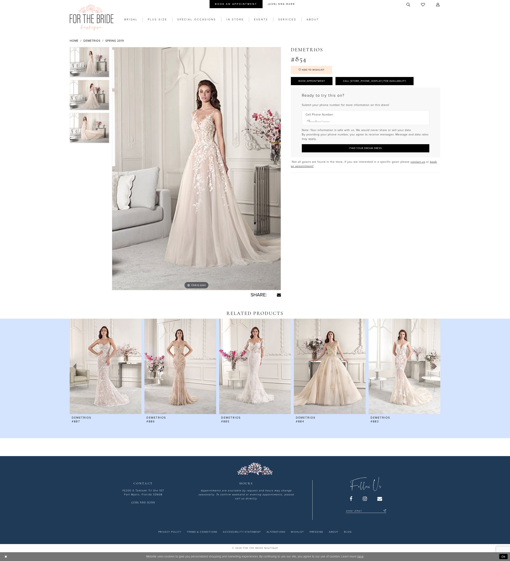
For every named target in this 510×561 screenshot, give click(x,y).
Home (74, 40)
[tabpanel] (89, 63)
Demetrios (91, 40)
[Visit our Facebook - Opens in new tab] (351, 498)
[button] (438, 4)
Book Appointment (311, 81)
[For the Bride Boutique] (92, 17)
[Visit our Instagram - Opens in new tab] (365, 498)
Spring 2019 (114, 40)
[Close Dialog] (5, 556)
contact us (418, 162)
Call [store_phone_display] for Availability (374, 81)
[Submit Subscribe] (384, 511)
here (360, 556)
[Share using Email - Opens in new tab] (279, 295)
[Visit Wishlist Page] (423, 4)
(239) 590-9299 (143, 502)
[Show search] (408, 4)
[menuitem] (236, 4)
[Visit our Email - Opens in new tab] (379, 498)
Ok (503, 556)
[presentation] (105, 366)
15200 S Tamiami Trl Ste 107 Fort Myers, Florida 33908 (143, 492)
